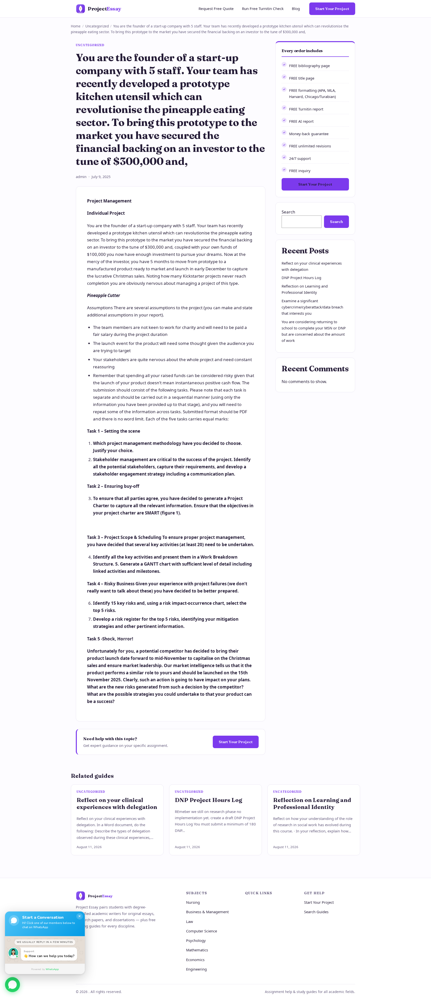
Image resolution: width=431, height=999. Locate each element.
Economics (195, 959)
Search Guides (316, 911)
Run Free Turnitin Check (263, 8)
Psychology (196, 940)
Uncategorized (97, 26)
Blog (296, 8)
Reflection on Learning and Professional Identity (312, 803)
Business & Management (207, 911)
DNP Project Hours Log (301, 277)
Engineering (196, 969)
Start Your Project (332, 8)
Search (288, 212)
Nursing (193, 902)
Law (189, 921)
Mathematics (197, 949)
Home (76, 26)
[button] (12, 985)
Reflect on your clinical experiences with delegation (117, 803)
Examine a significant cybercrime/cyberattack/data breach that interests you (312, 307)
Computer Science (201, 930)
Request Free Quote (216, 8)
